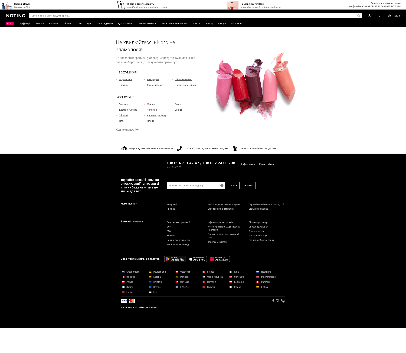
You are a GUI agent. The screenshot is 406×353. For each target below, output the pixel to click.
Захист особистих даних (261, 240)
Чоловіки (152, 110)
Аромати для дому (156, 115)
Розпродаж (153, 79)
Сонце (178, 104)
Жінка (234, 185)
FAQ (169, 231)
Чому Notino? (173, 204)
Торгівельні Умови (217, 242)
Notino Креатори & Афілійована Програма (224, 228)
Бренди (179, 110)
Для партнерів (256, 231)
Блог (169, 226)
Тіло (121, 121)
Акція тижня (125, 79)
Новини (171, 235)
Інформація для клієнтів (220, 222)
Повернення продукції (178, 222)
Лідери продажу (155, 85)
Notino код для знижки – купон (224, 204)
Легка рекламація (258, 235)
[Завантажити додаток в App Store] (197, 259)
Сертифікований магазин (221, 209)
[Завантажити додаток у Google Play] (175, 259)
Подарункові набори (185, 85)
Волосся (123, 104)
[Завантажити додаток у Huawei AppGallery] (219, 259)
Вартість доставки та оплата (386, 3)
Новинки (123, 85)
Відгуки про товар (258, 222)
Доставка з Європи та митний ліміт (223, 236)
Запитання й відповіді (178, 244)
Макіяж (151, 104)
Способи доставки (258, 226)
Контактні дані (266, 164)
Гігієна (150, 121)
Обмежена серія (183, 79)
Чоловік (248, 185)
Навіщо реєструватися (178, 240)
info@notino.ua (247, 164)
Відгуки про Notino (258, 209)
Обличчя (123, 115)
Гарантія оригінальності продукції (266, 204)
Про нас (171, 209)
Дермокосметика (128, 110)
